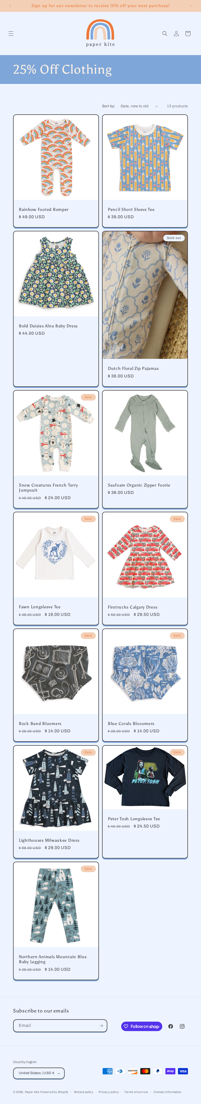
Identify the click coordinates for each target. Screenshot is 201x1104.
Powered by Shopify (54, 1092)
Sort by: (108, 106)
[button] (11, 33)
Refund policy (83, 1092)
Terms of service (136, 1092)
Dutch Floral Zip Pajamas (133, 368)
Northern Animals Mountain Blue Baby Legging (53, 959)
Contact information (167, 1092)
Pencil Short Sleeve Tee (131, 209)
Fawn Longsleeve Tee (40, 606)
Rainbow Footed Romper (44, 209)
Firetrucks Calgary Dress (132, 607)
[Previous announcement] (10, 6)
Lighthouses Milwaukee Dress (49, 840)
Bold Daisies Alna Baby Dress (48, 325)
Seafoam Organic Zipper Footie (139, 485)
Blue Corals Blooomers (131, 723)
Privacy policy (109, 1092)
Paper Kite (32, 1092)
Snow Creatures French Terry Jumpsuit (48, 488)
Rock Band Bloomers (40, 723)
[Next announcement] (191, 6)
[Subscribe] (101, 1025)
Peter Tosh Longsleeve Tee (134, 818)
